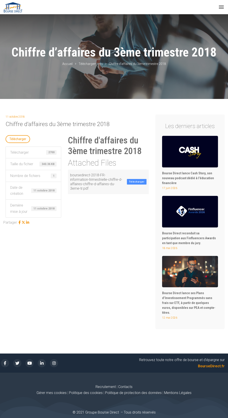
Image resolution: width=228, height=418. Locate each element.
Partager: (10, 222)
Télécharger (17, 139)
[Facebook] (19, 222)
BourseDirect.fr (211, 366)
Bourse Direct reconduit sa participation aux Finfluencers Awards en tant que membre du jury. (189, 238)
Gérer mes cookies (52, 393)
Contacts (125, 387)
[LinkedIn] (27, 222)
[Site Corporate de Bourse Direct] (13, 7)
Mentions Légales (177, 393)
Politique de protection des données (133, 393)
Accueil (67, 64)
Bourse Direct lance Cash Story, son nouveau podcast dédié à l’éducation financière (188, 178)
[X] (23, 222)
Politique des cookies (86, 393)
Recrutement (106, 387)
